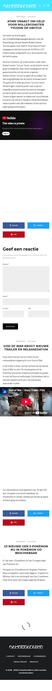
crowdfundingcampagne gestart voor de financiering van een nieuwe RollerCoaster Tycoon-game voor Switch (23, 42)
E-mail (5, 308)
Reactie (6, 264)
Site (29, 308)
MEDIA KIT (34, 662)
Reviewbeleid (24, 656)
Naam (5, 296)
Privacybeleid (20, 662)
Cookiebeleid (39, 656)
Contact (10, 656)
